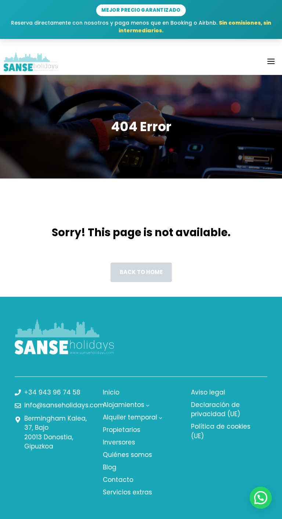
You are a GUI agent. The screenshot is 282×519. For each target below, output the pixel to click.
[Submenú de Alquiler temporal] (160, 417)
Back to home (141, 272)
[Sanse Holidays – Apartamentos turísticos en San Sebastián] (31, 61)
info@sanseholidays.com (64, 405)
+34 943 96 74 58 (52, 392)
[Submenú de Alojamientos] (147, 405)
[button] (261, 498)
